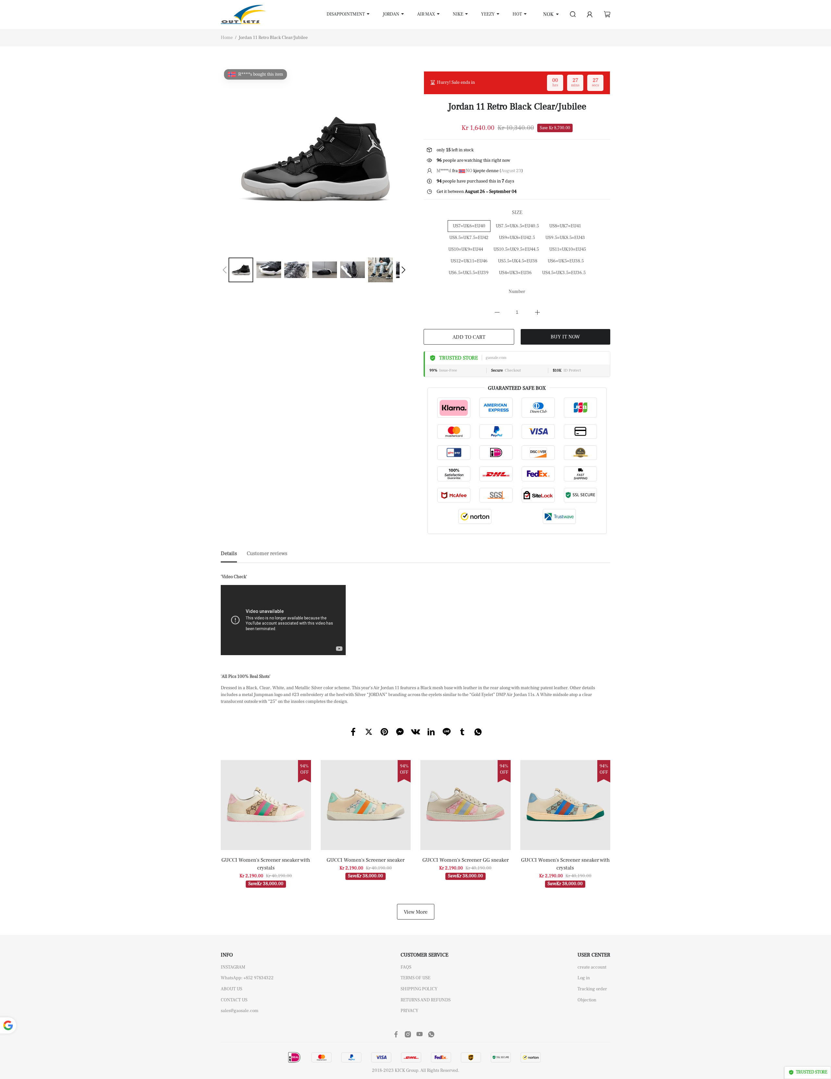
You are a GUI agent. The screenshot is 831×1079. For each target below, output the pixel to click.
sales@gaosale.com (239, 1011)
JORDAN (391, 14)
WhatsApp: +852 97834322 (247, 978)
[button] (225, 270)
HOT (517, 14)
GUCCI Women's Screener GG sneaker (465, 860)
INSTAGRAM (233, 967)
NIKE (458, 14)
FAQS (406, 967)
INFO (227, 955)
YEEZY (488, 14)
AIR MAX (426, 14)
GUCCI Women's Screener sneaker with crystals (265, 864)
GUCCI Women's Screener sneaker (365, 860)
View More (416, 912)
